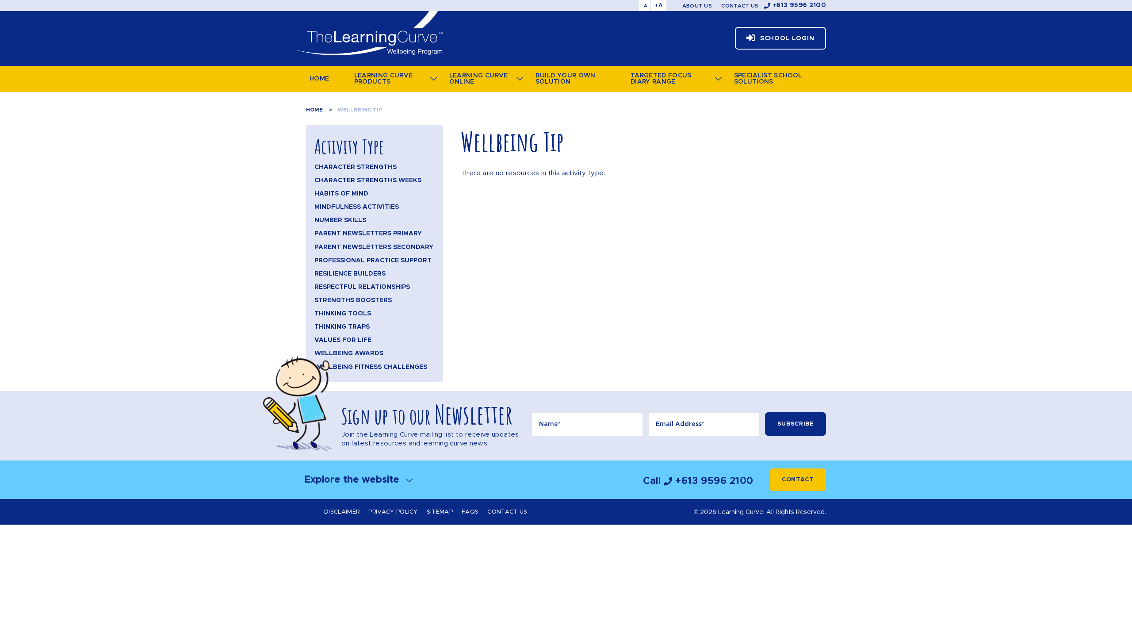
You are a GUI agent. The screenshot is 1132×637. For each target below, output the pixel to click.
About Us (697, 5)
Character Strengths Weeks (367, 180)
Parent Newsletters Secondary (373, 247)
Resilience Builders (350, 274)
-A (644, 6)
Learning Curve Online (478, 79)
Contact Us (739, 5)
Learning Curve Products (383, 79)
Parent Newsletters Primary (368, 233)
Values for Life (342, 340)
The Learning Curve (368, 33)
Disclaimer (341, 512)
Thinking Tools (342, 314)
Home (319, 79)
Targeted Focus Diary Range (661, 79)
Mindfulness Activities (356, 207)
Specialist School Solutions (768, 79)
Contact (798, 480)
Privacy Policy (393, 512)
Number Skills (340, 220)
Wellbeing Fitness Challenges (370, 367)
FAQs (470, 512)
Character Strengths (355, 167)
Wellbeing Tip (359, 109)
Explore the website (353, 480)
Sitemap (440, 512)
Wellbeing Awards (348, 353)
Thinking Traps (342, 327)
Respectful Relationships (362, 287)
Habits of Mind (341, 194)
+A (658, 5)
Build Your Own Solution (565, 79)
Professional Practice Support (373, 260)
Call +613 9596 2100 (698, 481)
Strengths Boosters (353, 300)
